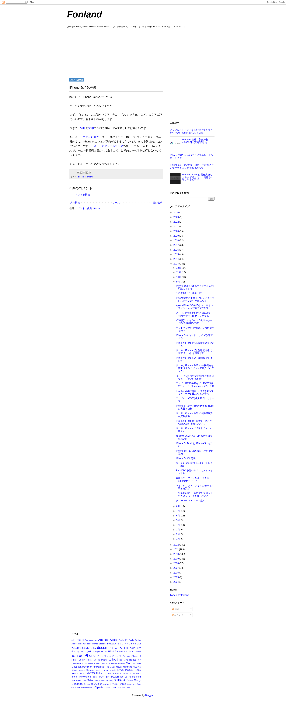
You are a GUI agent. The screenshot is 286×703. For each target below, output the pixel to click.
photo (74, 676)
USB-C (122, 684)
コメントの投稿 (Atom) (87, 208)
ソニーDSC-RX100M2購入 (190, 500)
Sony (129, 680)
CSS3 (80, 648)
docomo (82, 177)
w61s (74, 687)
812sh (85, 640)
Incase (138, 652)
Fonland (84, 14)
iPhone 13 (136, 656)
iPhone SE (106, 660)
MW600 (129, 670)
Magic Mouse (116, 667)
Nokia (99, 673)
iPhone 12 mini (104, 656)
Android (103, 639)
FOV (138, 648)
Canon (132, 643)
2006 (176, 572)
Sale (96, 680)
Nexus (75, 673)
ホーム (116, 202)
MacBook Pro (102, 667)
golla (89, 651)
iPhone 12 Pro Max (121, 656)
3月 (178, 529)
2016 (176, 250)
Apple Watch (135, 640)
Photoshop (85, 676)
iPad (80, 655)
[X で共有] (84, 172)
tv (111, 684)
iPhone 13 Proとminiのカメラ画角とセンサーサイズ (191, 156)
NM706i (91, 673)
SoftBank (120, 680)
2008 (176, 563)
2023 (176, 217)
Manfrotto (127, 667)
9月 (178, 281)
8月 (178, 506)
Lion (108, 663)
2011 (176, 549)
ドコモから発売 (89, 137)
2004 (176, 582)
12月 (179, 267)
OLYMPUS (109, 673)
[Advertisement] (143, 52)
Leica (103, 663)
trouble (106, 684)
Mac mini (136, 663)
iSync (125, 660)
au (84, 643)
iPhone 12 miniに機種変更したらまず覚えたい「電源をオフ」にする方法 (197, 177)
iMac (131, 651)
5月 (178, 520)
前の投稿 (157, 202)
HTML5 (112, 651)
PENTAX (137, 673)
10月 (179, 277)
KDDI (84, 663)
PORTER (104, 676)
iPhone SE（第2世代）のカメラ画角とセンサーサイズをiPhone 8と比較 (192, 166)
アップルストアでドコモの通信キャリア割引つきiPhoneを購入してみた (191, 131)
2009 (176, 558)
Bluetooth (112, 643)
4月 (178, 525)
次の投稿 (75, 202)
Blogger (102, 644)
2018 (176, 240)
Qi (126, 677)
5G (73, 640)
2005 (176, 577)
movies (99, 670)
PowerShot (117, 676)
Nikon (82, 673)
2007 (176, 568)
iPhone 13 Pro (93, 660)
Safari (90, 680)
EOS (126, 648)
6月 (178, 515)
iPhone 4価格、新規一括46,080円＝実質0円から (195, 141)
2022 (176, 222)
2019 (176, 236)
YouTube (126, 688)
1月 (178, 539)
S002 (84, 680)
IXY (139, 660)
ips (120, 660)
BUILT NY (123, 644)
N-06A (138, 670)
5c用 (91, 128)
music (113, 670)
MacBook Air (88, 666)
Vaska (129, 684)
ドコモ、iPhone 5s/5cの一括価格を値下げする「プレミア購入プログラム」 (195, 368)
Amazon (93, 640)
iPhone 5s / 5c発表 (186, 458)
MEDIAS (137, 667)
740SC (78, 640)
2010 (176, 554)
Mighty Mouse (78, 670)
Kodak (97, 663)
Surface (87, 684)
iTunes (132, 659)
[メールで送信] (78, 172)
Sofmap (109, 680)
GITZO (83, 651)
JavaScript (76, 663)
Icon (126, 651)
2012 (176, 544)
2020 (176, 231)
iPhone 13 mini (78, 660)
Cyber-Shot (90, 648)
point (95, 677)
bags (89, 644)
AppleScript (76, 644)
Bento (95, 644)
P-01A (118, 673)
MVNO (120, 670)
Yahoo (107, 688)
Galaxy (75, 651)
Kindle (90, 663)
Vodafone (137, 684)
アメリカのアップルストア (107, 146)
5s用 (83, 128)
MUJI (106, 670)
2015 (176, 254)
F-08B (132, 648)
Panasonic (127, 673)
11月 (179, 272)
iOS (74, 656)
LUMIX (114, 663)
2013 (176, 263)
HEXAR (104, 652)
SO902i (102, 680)
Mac (128, 663)
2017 (176, 245)
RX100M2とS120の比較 (189, 293)
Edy (121, 648)
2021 (176, 226)
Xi (93, 687)
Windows (87, 687)
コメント (179, 614)
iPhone (90, 177)
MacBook (76, 666)
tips (100, 684)
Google (96, 651)
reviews (76, 680)
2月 (178, 534)
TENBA (94, 684)
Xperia (99, 687)
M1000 (121, 663)
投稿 (176, 609)
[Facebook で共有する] (86, 172)
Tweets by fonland (179, 595)
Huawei (120, 652)
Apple (113, 639)
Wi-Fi (80, 687)
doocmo (115, 648)
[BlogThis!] (81, 172)
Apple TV (123, 640)
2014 (176, 259)
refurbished (135, 676)
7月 (178, 511)
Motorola (90, 670)
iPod (115, 659)
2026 (176, 212)
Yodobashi (116, 687)
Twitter (115, 684)
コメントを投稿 (81, 194)
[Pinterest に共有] (89, 172)
